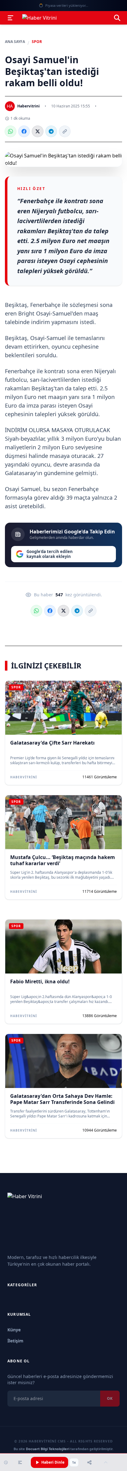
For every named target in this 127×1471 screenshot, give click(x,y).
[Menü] (10, 17)
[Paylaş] (89, 1462)
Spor (37, 41)
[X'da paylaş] (37, 131)
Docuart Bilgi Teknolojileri (47, 1448)
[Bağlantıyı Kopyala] (64, 131)
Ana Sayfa (15, 41)
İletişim (15, 1341)
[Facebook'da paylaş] (24, 131)
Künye (14, 1330)
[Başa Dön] (105, 1462)
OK (110, 1398)
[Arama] (117, 18)
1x (74, 1462)
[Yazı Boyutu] (20, 1462)
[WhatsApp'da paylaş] (10, 131)
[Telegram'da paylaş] (51, 131)
